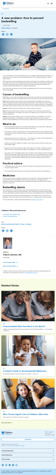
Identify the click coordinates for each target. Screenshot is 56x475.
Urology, (22, 224)
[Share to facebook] (3, 34)
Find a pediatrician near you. (31, 272)
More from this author (9, 266)
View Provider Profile (9, 262)
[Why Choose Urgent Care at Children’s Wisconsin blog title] (28, 394)
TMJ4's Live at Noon (38, 199)
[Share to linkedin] (12, 34)
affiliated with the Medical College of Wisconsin (12, 445)
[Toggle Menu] (51, 3)
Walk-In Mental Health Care (10, 216)
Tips (2, 13)
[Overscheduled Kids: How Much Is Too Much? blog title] (28, 306)
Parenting (28, 224)
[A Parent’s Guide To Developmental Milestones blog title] (28, 350)
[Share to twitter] (7, 34)
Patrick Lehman (6, 28)
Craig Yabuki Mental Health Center (11, 214)
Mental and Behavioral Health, (10, 224)
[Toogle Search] (48, 3)
